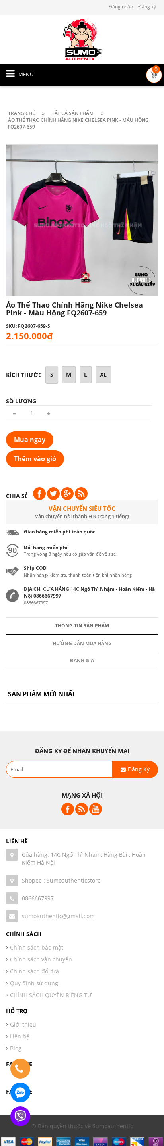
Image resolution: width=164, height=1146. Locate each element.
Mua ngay (29, 439)
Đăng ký (147, 6)
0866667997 (38, 898)
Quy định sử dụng (34, 983)
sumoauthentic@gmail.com (58, 916)
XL (103, 374)
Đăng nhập (121, 6)
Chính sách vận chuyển (41, 959)
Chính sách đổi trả (34, 971)
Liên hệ (19, 1036)
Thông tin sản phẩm (82, 625)
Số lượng (21, 401)
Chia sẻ (17, 496)
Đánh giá (82, 660)
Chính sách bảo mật (36, 947)
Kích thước (24, 375)
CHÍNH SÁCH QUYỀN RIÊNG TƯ (51, 995)
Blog (15, 1048)
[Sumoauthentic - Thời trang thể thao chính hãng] (82, 39)
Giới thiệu (23, 1024)
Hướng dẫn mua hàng (82, 643)
